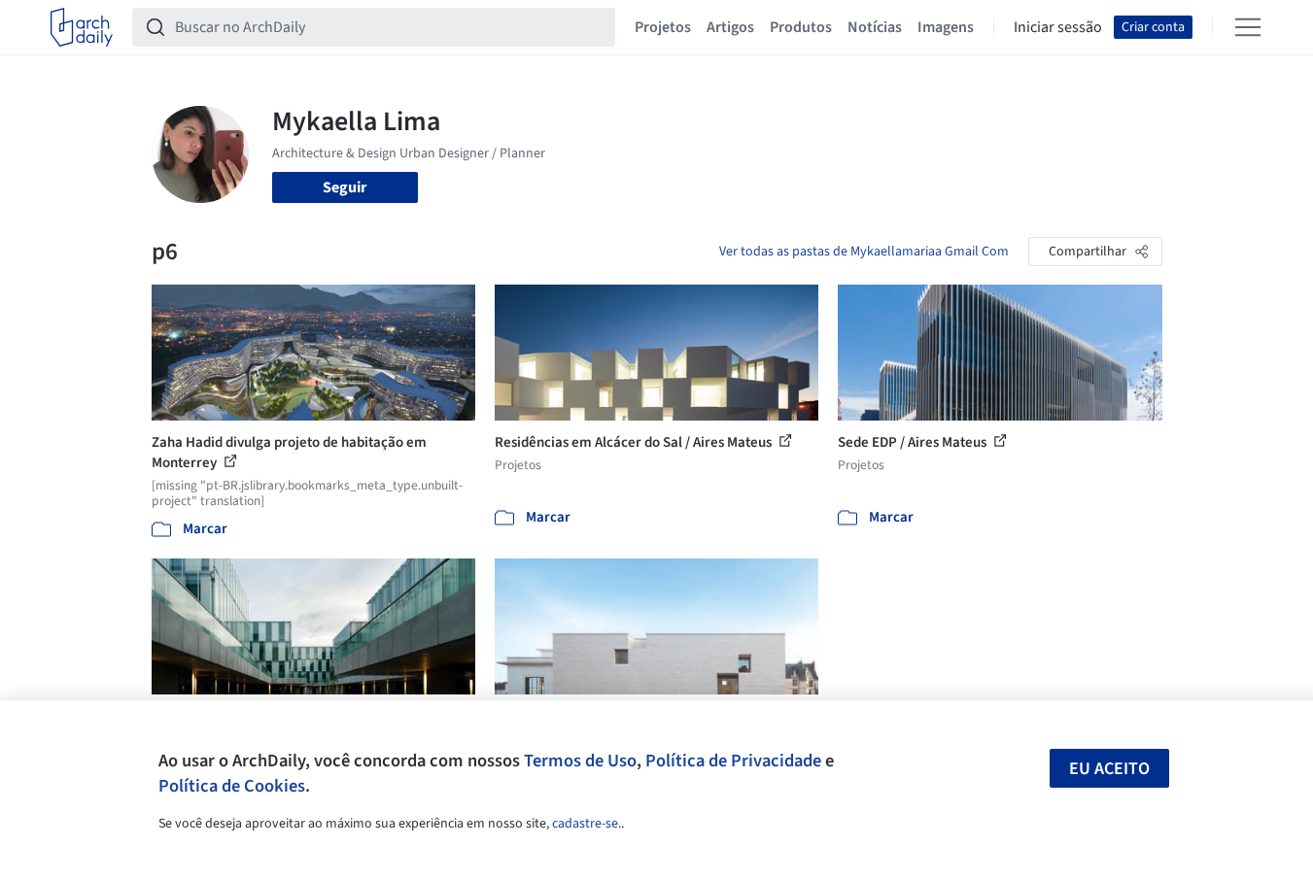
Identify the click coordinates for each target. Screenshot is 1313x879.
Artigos (730, 27)
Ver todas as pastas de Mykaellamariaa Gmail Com (864, 251)
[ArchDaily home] (82, 27)
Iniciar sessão (1058, 27)
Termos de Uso (580, 760)
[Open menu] (1247, 27)
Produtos (801, 27)
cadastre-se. (586, 823)
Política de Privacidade (733, 760)
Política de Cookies (231, 785)
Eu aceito (1109, 769)
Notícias (874, 27)
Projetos (663, 27)
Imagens (945, 27)
